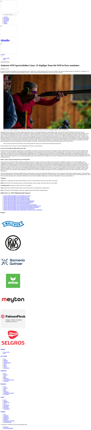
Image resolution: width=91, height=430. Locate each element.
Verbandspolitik (6, 362)
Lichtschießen (6, 408)
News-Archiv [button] (6, 58)
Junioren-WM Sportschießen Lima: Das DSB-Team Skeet (16, 198)
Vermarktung (6, 368)
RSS (4, 353)
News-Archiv (6, 352)
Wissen (5, 365)
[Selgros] (13, 346)
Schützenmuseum (7, 422)
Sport (4, 376)
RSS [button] (4, 59)
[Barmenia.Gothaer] (13, 270)
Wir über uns (6, 402)
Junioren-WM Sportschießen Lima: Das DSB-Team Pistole (16, 199)
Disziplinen (6, 378)
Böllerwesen (6, 418)
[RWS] (13, 252)
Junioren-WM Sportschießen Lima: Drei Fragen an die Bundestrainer (18, 200)
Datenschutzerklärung (8, 428)
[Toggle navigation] (18, 12)
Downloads (6, 406)
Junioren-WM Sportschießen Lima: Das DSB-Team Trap (16, 197)
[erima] (13, 289)
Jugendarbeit (6, 405)
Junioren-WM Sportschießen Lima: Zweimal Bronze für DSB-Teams (18, 208)
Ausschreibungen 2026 (8, 379)
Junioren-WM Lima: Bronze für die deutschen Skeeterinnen (16, 203)
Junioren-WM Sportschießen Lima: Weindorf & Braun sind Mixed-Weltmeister (21, 207)
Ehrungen (5, 419)
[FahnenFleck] (13, 327)
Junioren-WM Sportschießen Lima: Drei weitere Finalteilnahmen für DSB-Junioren (22, 206)
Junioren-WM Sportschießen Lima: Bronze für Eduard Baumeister (18, 202)
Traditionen (6, 417)
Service (5, 366)
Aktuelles (5, 40)
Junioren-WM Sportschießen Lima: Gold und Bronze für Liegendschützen (20, 204)
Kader (4, 377)
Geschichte (5, 415)
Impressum (5, 427)
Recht (4, 364)
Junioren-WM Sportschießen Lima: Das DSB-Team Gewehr (17, 195)
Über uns (5, 361)
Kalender (5, 360)
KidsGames (6, 407)
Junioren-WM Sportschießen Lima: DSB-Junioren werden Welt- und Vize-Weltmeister (22, 209)
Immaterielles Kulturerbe (9, 420)
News (4, 359)
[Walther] (13, 233)
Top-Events (6, 381)
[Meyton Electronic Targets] (13, 308)
